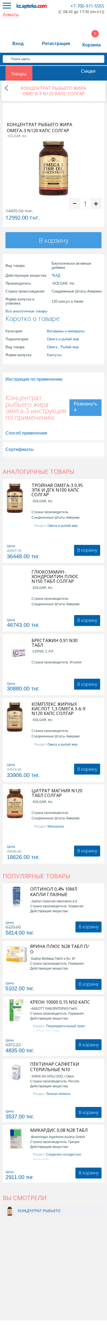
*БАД (56, 275)
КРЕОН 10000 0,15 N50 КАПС (60, 1002)
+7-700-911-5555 (87, 6)
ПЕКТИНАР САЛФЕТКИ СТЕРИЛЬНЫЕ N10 (54, 1066)
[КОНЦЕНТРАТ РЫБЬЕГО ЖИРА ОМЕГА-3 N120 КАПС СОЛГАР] (9, 1211)
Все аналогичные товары (26, 311)
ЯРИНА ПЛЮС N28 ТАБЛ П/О (59, 949)
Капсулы (54, 355)
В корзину (54, 240)
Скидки (88, 71)
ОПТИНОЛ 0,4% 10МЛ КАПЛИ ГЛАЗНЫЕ (53, 891)
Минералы (55, 826)
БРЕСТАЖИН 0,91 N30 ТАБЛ (55, 643)
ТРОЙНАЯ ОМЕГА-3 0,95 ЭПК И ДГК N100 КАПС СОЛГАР (57, 490)
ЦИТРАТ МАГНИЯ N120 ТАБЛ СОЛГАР (57, 793)
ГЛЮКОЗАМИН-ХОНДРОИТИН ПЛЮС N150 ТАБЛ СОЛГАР (55, 577)
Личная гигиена (58, 1094)
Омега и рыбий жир (63, 339)
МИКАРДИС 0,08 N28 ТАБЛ (59, 1130)
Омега (52, 347)
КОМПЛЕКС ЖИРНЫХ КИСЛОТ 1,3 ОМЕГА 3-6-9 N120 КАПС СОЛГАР (58, 709)
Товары (19, 74)
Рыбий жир (70, 347)
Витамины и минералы (66, 331)
